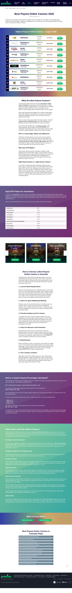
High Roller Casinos (45, 520)
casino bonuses (49, 333)
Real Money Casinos (36, 3)
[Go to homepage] (6, 3)
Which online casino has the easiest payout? (28, 555)
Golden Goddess (10, 225)
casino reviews (25, 347)
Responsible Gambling (50, 576)
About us (54, 578)
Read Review (60, 36)
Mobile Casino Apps (27, 520)
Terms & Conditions (67, 578)
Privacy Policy (60, 578)
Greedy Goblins (9, 212)
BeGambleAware (16, 582)
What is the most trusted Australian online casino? (29, 544)
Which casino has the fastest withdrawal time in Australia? (30, 550)
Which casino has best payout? (25, 558)
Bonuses (53, 2)
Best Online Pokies (17, 3)
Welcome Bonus (64, 575)
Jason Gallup (30, 16)
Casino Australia (41, 576)
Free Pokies (23, 3)
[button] (70, 3)
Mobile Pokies (58, 3)
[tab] (36, 537)
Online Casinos (29, 3)
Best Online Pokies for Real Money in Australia (23, 575)
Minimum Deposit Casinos (19, 576)
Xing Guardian (9, 216)
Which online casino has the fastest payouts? (28, 542)
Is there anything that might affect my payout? (28, 561)
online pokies (16, 194)
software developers (42, 125)
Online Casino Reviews (45, 3)
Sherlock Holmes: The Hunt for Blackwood (15, 221)
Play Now (60, 38)
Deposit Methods (65, 3)
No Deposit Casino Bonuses (31, 576)
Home (6, 8)
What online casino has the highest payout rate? (28, 536)
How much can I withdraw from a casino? (27, 563)
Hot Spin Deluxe (9, 227)
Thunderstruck (9, 219)
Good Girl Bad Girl (10, 210)
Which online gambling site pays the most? (27, 547)
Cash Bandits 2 (9, 214)
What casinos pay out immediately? (26, 539)
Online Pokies (48, 575)
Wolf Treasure (9, 223)
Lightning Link (9, 208)
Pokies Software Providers (39, 575)
